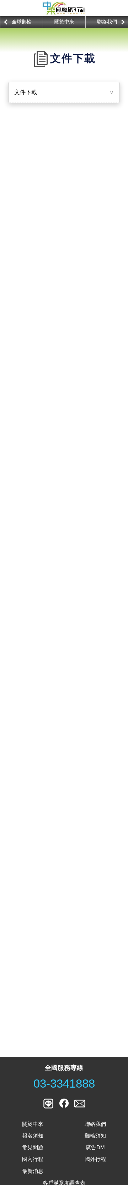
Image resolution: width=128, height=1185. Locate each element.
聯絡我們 (107, 21)
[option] (21, 22)
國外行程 (95, 1159)
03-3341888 (64, 1084)
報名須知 (32, 1136)
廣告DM (95, 1147)
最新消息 (32, 1171)
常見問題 (32, 1147)
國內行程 (32, 1159)
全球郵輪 (22, 21)
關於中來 (64, 21)
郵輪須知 (95, 1136)
